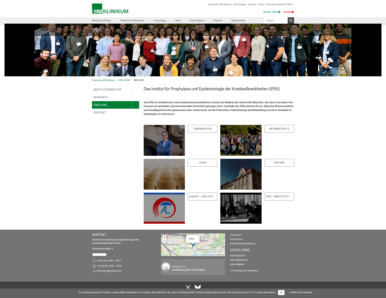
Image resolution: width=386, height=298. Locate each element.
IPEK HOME (124, 80)
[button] (109, 271)
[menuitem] (101, 20)
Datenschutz (236, 239)
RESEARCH (100, 97)
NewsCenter (238, 20)
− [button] (164, 240)
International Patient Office (279, 4)
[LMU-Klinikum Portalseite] (110, 8)
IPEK (96, 30)
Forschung (159, 20)
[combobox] (279, 20)
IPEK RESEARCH (238, 256)
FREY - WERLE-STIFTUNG (280, 196)
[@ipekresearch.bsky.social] (198, 288)
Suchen (291, 20)
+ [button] (164, 236)
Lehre (178, 20)
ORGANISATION (202, 128)
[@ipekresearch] (188, 288)
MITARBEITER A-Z (279, 128)
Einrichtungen (240, 4)
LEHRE (202, 162)
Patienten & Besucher (132, 20)
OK (281, 292)
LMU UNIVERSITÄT (239, 260)
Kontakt (252, 4)
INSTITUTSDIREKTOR (107, 89)
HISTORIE (279, 162)
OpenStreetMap (207, 254)
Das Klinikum (197, 20)
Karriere (218, 20)
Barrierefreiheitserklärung (242, 243)
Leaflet (195, 254)
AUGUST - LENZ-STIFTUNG (203, 196)
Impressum (235, 235)
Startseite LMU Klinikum (219, 4)
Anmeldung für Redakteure (245, 270)
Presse (261, 4)
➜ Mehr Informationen (300, 292)
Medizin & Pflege (101, 20)
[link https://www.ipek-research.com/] (193, 267)
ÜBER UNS (100, 105)
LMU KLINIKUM (237, 264)
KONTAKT (99, 112)
